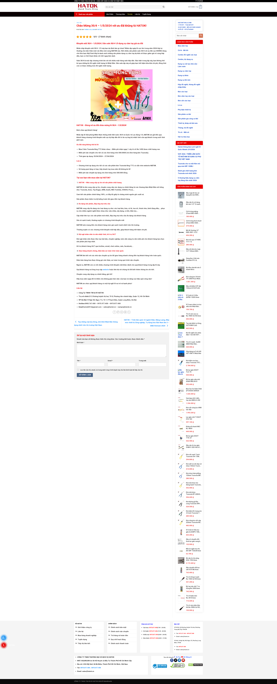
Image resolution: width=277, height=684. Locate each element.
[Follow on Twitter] (200, 1)
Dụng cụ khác (183, 75)
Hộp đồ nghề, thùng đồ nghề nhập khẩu (189, 86)
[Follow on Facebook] (196, 1)
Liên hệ (137, 14)
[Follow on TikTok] (175, 660)
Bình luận (80, 342)
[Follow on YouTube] (183, 660)
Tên (78, 360)
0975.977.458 (153, 631)
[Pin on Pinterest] (125, 312)
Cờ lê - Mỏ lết (183, 50)
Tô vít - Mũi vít (183, 132)
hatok (99, 29)
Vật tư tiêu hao (184, 137)
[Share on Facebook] (114, 312)
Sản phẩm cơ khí (184, 114)
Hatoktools (108, 681)
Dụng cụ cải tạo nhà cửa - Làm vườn (188, 65)
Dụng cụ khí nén (184, 80)
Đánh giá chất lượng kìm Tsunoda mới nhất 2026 (187, 172)
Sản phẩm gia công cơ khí (188, 119)
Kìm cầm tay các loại (186, 96)
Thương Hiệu (120, 14)
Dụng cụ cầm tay (184, 71)
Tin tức (130, 14)
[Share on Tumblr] (129, 312)
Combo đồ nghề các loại (187, 55)
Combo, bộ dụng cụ (185, 59)
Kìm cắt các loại (184, 101)
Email (110, 360)
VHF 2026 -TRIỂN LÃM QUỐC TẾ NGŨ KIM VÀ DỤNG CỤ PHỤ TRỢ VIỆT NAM (189, 156)
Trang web (142, 360)
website (106, 270)
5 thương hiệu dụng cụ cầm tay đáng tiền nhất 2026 (188, 179)
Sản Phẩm (109, 14)
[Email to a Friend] (121, 312)
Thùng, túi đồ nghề (185, 128)
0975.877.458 (85, 668)
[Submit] (163, 7)
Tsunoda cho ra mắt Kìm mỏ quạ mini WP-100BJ (189, 165)
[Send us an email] (202, 1)
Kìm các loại (182, 92)
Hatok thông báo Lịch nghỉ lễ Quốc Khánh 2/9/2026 (189, 148)
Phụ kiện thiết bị (184, 110)
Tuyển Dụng (146, 14)
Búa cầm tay (183, 46)
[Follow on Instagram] (198, 1)
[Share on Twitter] (118, 312)
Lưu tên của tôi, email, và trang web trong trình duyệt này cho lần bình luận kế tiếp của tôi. (111, 370)
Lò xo (180, 105)
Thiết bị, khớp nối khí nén (188, 123)
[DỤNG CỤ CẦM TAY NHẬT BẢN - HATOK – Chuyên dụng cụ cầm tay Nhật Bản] (87, 7)
